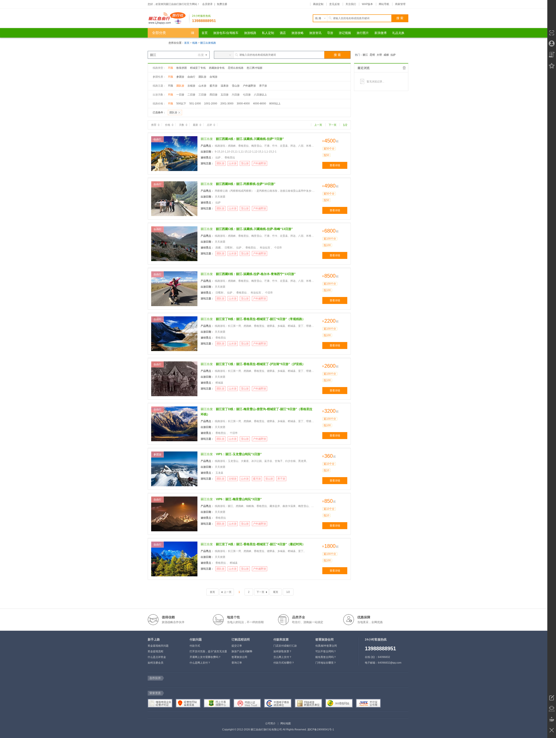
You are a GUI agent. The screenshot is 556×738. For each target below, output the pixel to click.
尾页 (275, 592)
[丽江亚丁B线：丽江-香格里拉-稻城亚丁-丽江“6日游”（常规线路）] (174, 333)
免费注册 (222, 4)
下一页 (332, 124)
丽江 (365, 54)
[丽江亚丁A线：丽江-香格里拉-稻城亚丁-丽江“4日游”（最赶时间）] (174, 558)
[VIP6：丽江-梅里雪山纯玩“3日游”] (174, 513)
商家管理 (400, 4)
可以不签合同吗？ (325, 651)
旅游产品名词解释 (242, 651)
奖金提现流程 (155, 651)
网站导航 (384, 4)
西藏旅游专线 (217, 67)
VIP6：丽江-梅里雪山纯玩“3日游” (239, 499)
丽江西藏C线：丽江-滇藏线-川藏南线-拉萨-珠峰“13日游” (254, 229)
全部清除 (404, 68)
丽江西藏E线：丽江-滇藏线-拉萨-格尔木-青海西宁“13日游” (256, 274)
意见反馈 (334, 4)
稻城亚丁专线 (198, 67)
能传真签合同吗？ (325, 657)
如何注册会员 (155, 662)
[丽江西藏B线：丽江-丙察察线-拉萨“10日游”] (174, 198)
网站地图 (285, 723)
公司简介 (270, 723)
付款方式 (195, 645)
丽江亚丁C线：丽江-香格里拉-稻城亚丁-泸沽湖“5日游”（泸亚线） (260, 364)
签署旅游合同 (239, 657)
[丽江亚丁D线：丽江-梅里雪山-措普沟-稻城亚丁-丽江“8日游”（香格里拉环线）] (174, 423)
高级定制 (318, 4)
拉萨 (393, 54)
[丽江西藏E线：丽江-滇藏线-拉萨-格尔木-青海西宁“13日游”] (174, 288)
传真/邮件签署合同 (326, 645)
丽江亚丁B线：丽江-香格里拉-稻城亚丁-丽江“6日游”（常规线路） (260, 319)
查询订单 (237, 662)
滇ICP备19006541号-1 (320, 729)
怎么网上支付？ (282, 657)
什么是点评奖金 (157, 657)
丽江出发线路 (208, 42)
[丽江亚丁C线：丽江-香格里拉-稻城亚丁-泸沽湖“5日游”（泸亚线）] (174, 378)
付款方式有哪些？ (283, 662)
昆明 (372, 54)
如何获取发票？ (282, 651)
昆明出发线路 (235, 67)
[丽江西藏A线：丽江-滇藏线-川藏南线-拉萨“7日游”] (174, 153)
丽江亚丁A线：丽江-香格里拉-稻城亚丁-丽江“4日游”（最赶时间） (260, 544)
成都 (386, 54)
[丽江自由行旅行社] (168, 18)
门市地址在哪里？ (325, 662)
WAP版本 (367, 4)
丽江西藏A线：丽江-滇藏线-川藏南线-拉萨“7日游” (250, 139)
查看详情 (335, 165)
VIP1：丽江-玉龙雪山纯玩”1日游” (239, 454)
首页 (186, 42)
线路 (195, 42)
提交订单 (237, 645)
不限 (170, 67)
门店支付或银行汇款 (285, 645)
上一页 (318, 124)
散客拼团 (181, 67)
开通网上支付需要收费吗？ (205, 657)
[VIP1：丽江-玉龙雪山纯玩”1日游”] (174, 468)
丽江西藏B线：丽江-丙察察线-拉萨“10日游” (245, 184)
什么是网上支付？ (200, 662)
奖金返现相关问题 (158, 645)
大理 (379, 54)
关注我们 (351, 4)
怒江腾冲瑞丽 (254, 67)
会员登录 (207, 4)
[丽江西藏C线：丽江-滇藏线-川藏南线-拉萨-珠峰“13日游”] (174, 243)
